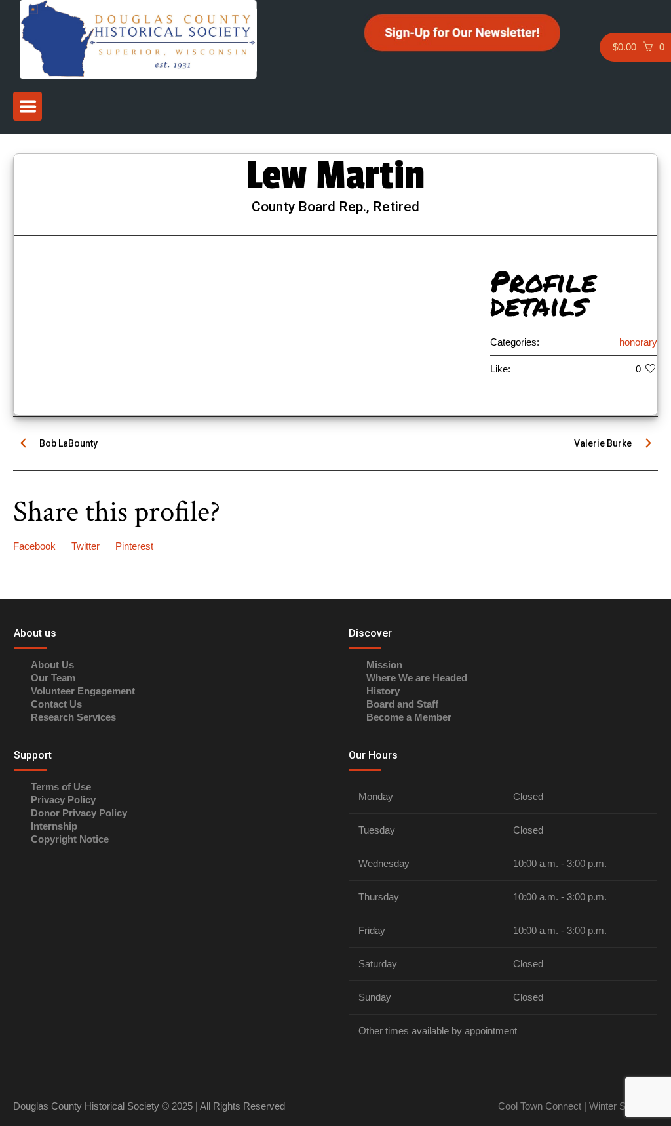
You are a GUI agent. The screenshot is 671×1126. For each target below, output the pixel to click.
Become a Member (408, 717)
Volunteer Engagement (83, 690)
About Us (52, 664)
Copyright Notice (70, 839)
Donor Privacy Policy (79, 812)
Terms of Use (61, 786)
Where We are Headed (416, 677)
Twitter (85, 546)
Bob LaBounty (68, 443)
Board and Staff (402, 704)
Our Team (53, 677)
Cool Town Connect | (542, 1106)
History (383, 690)
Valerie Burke (603, 443)
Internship (54, 826)
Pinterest (134, 546)
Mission (384, 664)
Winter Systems (622, 1106)
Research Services (73, 717)
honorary (638, 342)
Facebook (34, 546)
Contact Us (56, 704)
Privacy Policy (63, 799)
